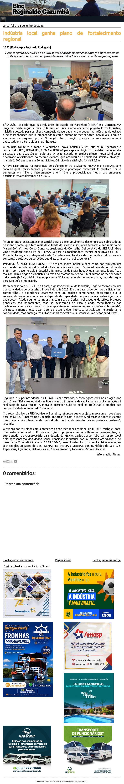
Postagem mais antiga (107, 560)
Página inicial (63, 560)
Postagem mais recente (18, 560)
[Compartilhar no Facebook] (15, 461)
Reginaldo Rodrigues (38, 47)
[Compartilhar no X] (11, 461)
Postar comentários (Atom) (32, 566)
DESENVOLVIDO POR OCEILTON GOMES (52, 781)
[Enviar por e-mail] (4, 461)
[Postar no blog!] (8, 461)
